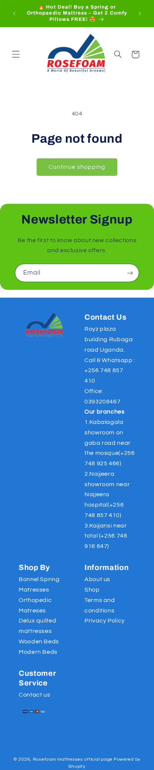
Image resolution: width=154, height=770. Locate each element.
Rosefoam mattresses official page (73, 759)
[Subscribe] (130, 273)
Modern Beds (38, 652)
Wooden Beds (39, 641)
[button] (15, 54)
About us (97, 579)
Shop (92, 590)
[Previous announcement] (14, 13)
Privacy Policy (104, 621)
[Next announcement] (140, 13)
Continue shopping (77, 167)
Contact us (34, 695)
